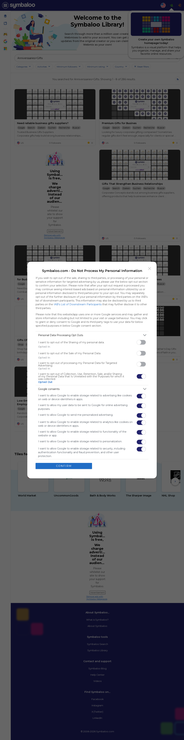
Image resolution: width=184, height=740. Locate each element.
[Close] (149, 268)
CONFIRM (64, 466)
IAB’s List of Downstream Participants (78, 304)
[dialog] (92, 370)
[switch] (141, 342)
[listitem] (92, 335)
